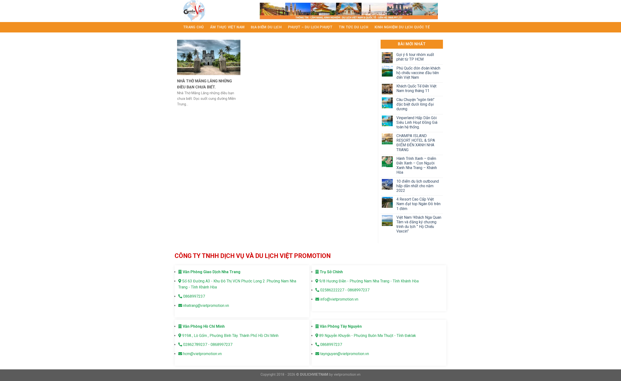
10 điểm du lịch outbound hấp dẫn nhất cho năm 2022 (417, 186)
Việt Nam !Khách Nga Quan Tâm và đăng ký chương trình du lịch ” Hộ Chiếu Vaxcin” (418, 224)
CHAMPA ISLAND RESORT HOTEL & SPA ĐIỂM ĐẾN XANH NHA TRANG (415, 142)
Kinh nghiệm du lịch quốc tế (402, 27)
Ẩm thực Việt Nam (227, 27)
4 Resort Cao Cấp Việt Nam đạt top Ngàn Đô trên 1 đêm (418, 204)
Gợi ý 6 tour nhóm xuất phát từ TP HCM (415, 57)
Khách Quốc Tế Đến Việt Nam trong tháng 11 (416, 88)
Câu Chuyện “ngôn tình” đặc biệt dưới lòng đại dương (415, 104)
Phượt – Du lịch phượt (310, 27)
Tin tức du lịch (353, 27)
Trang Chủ (193, 27)
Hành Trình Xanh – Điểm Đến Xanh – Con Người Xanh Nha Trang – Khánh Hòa (416, 165)
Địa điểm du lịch (266, 27)
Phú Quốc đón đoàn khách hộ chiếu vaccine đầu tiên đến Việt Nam (418, 73)
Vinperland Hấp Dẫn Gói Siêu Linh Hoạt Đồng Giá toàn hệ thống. (416, 122)
